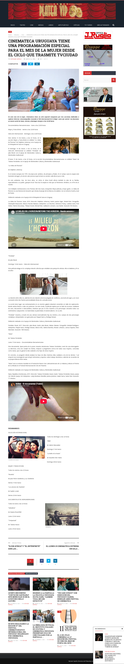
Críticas (77, 25)
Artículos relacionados (16, 573)
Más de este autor (31, 573)
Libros (50, 25)
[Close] (122, 629)
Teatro (22, 25)
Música (40, 25)
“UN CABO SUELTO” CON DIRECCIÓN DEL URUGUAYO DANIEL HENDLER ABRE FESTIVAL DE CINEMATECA (68, 597)
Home (64, 579)
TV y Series (88, 25)
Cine (31, 25)
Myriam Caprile (16, 59)
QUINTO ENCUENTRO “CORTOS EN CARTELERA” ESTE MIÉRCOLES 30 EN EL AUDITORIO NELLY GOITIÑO (19, 597)
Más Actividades (103, 25)
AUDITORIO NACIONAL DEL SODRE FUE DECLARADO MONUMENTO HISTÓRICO (113, 657)
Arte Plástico (63, 25)
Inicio (13, 25)
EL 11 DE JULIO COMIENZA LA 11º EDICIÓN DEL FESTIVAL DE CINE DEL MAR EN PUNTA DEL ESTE (67, 639)
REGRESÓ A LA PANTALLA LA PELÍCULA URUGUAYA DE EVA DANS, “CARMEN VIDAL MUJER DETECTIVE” (43, 597)
